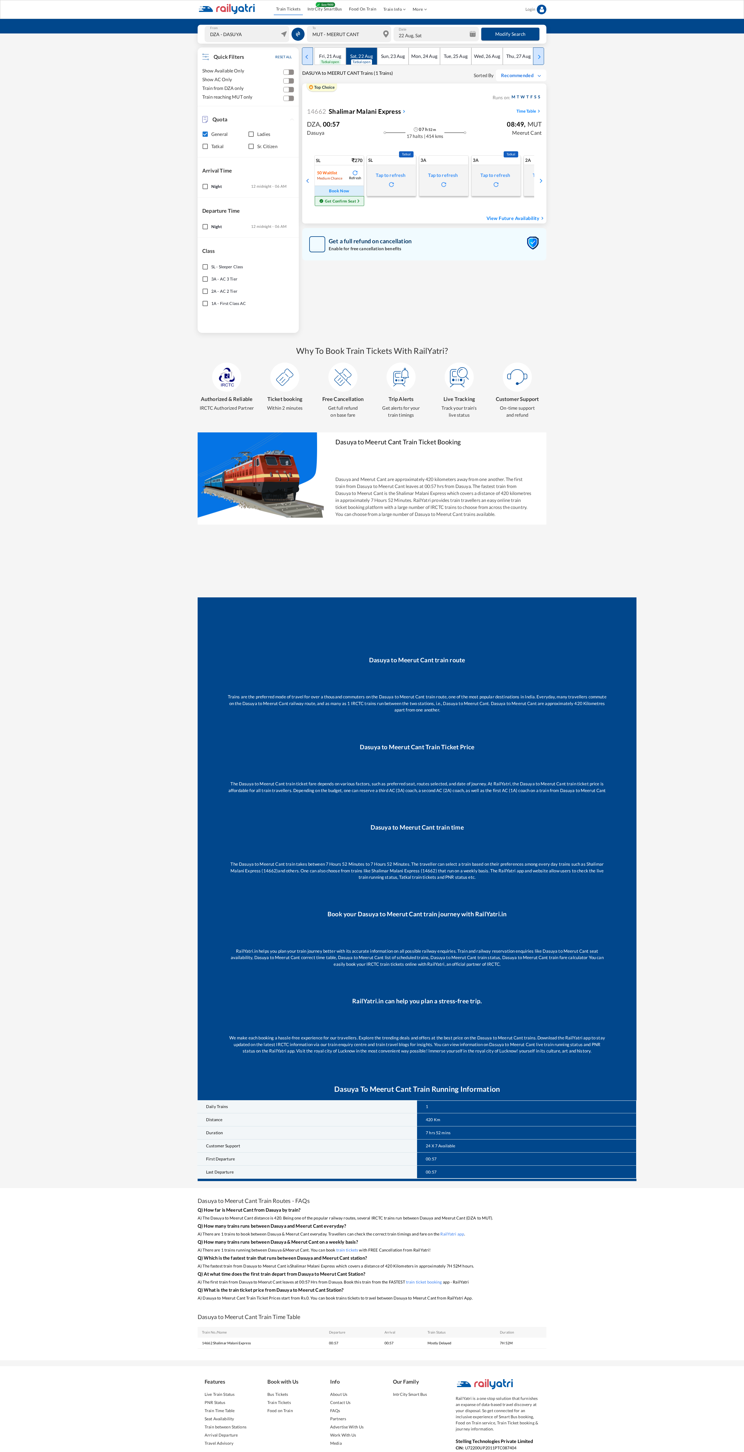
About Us (338, 1394)
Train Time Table (220, 1410)
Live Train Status (220, 1394)
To (314, 28)
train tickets (347, 1249)
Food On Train (362, 8)
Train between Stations (225, 1426)
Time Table (526, 111)
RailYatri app (452, 1233)
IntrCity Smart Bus (410, 1394)
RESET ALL (283, 57)
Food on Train (280, 1410)
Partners (338, 1418)
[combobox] (248, 34)
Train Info (392, 9)
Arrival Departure (221, 1435)
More (418, 9)
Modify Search (510, 34)
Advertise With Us (347, 1426)
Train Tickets (288, 8)
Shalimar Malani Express (354, 111)
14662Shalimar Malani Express (226, 1343)
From (214, 28)
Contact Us (340, 1402)
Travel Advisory (219, 1443)
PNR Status (215, 1402)
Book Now (339, 190)
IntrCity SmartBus (324, 8)
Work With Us (343, 1435)
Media (336, 1443)
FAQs (335, 1410)
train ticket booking (424, 1281)
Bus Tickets (277, 1394)
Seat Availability (219, 1418)
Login (530, 9)
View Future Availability (513, 218)
